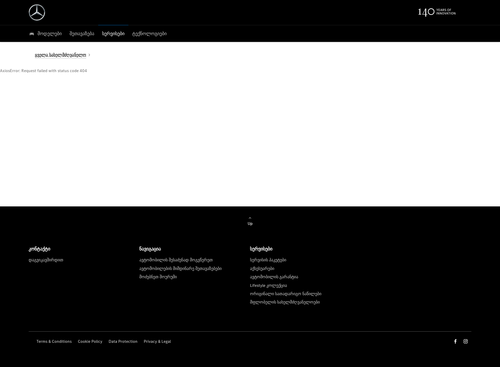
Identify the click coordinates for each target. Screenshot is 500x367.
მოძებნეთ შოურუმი (158, 277)
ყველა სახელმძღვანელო (60, 55)
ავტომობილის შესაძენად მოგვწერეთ (176, 260)
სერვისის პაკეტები (268, 260)
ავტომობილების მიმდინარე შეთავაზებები (180, 268)
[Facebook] (455, 341)
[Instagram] (466, 341)
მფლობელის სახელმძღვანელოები (285, 302)
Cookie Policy (90, 341)
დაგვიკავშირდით (46, 260)
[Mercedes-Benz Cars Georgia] (37, 12)
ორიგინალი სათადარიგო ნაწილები (285, 293)
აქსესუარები (262, 268)
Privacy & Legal (157, 341)
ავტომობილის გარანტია (274, 277)
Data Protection (123, 341)
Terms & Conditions (54, 341)
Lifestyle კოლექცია (268, 285)
